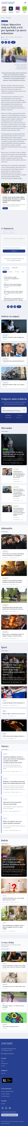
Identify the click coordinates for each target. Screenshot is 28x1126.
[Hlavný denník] (8, 3)
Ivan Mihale (11, 715)
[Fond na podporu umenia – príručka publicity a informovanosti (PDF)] (7, 1080)
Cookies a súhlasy (5, 1093)
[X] (5, 42)
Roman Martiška (15, 811)
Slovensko (8, 17)
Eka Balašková (17, 481)
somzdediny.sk (4, 946)
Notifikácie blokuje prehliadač (9, 1115)
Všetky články (4, 431)
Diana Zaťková (17, 500)
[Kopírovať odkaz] (13, 42)
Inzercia (3, 1073)
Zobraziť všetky (5, 949)
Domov (2, 17)
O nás (2, 1061)
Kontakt (3, 1103)
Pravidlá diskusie (5, 1096)
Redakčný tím (4, 1063)
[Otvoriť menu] (25, 2)
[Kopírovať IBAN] (24, 410)
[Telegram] (9, 42)
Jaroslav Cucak (13, 902)
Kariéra (3, 1065)
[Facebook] (2, 42)
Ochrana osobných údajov (7, 1091)
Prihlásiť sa (14, 251)
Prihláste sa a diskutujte (8, 232)
